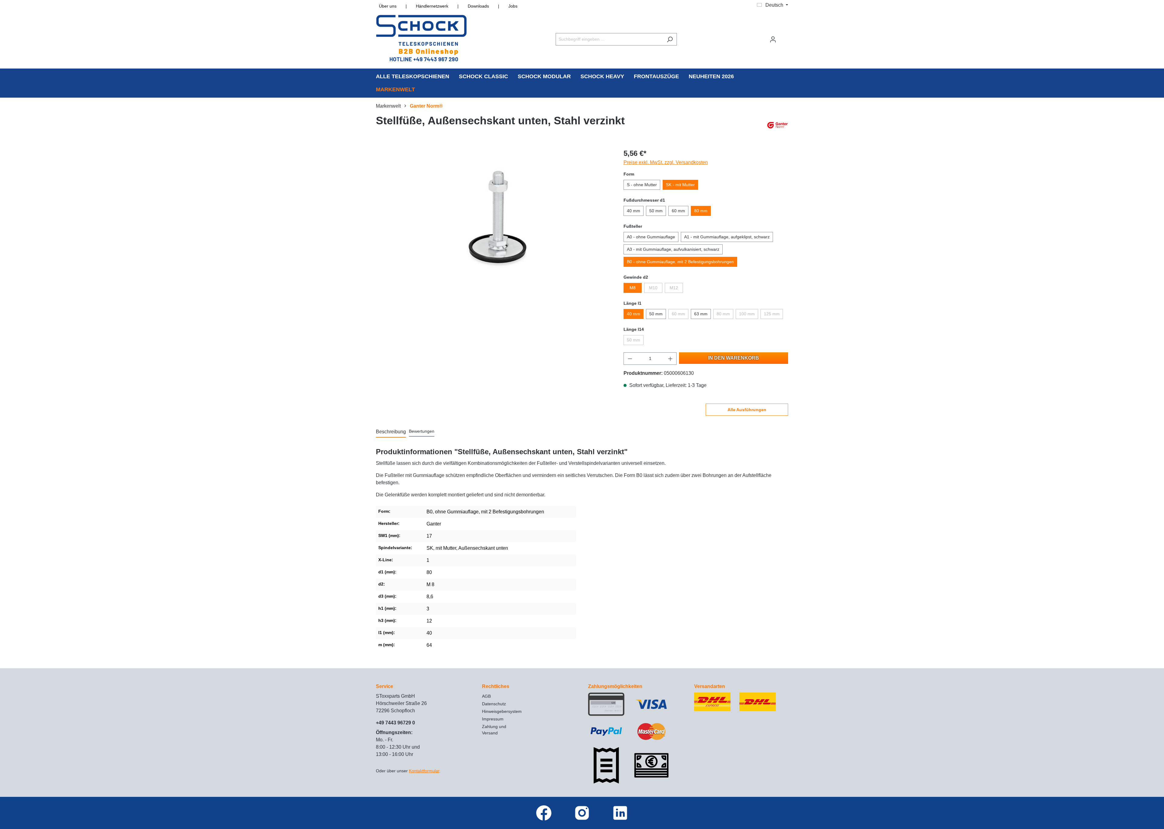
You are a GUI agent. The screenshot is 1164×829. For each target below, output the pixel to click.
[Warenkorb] (784, 37)
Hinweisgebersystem (502, 711)
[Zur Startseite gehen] (421, 38)
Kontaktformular (424, 770)
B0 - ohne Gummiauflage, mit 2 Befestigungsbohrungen (680, 261)
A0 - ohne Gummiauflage (651, 236)
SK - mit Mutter (680, 184)
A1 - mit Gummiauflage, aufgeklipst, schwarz (727, 236)
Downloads (478, 6)
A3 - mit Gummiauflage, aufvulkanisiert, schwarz (673, 249)
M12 (674, 287)
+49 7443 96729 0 (395, 722)
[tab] (391, 432)
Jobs (512, 6)
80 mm (700, 210)
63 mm (700, 313)
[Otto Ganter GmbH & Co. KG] (777, 125)
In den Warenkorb (733, 358)
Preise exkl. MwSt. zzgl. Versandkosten (666, 162)
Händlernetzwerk (432, 6)
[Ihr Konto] (773, 39)
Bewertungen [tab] (421, 431)
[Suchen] (670, 39)
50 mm (656, 210)
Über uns (387, 6)
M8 (633, 287)
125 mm (772, 313)
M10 (653, 287)
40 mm (633, 210)
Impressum (492, 719)
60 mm (678, 210)
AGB (486, 696)
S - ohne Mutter (642, 184)
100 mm (747, 313)
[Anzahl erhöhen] (670, 358)
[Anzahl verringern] (630, 358)
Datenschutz (494, 703)
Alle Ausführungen (747, 409)
